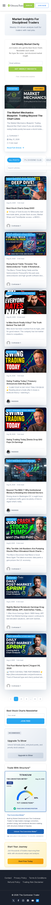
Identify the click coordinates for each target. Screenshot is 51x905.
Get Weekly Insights (25, 69)
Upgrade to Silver (25, 755)
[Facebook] (18, 900)
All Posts (14, 160)
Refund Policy (14, 882)
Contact (8, 878)
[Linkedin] (28, 900)
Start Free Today (26, 861)
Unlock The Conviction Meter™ (25, 831)
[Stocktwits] (37, 900)
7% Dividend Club (33, 160)
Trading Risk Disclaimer (33, 882)
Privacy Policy (20, 878)
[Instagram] (23, 900)
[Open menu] (4, 5)
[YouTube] (33, 900)
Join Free (25, 721)
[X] (13, 900)
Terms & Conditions (37, 878)
